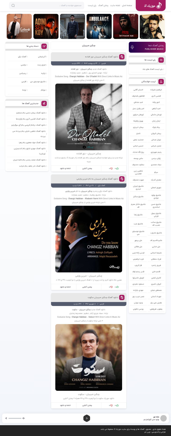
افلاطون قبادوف (138, 96)
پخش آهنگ (103, 5)
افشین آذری (156, 96)
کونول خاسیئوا (138, 278)
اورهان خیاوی (138, 114)
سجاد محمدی (156, 164)
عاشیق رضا (138, 214)
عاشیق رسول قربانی (156, 214)
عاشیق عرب (138, 224)
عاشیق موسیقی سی (138, 232)
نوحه (24, 90)
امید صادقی (138, 102)
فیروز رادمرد (156, 265)
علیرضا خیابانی (156, 253)
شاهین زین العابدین (138, 172)
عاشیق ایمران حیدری (138, 187)
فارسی (24, 81)
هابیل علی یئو (156, 303)
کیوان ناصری (156, 284)
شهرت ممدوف (138, 180)
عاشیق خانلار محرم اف (138, 205)
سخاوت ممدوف (138, 164)
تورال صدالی (156, 140)
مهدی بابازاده (138, 290)
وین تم (147, 432)
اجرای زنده (42, 65)
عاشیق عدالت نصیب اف (156, 223)
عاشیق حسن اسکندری (156, 205)
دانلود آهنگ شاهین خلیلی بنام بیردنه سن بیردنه (29, 134)
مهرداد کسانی (156, 296)
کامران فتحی (156, 278)
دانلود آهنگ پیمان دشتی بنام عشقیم (31, 113)
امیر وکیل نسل (138, 108)
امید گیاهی (156, 108)
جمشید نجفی (138, 140)
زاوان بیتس (156, 158)
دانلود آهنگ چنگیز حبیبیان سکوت (103, 297)
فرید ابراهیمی (138, 259)
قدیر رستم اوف (138, 271)
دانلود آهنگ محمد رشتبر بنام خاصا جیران (29, 160)
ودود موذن (138, 303)
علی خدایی (156, 246)
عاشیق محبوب (156, 233)
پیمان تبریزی (138, 127)
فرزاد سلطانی (156, 259)
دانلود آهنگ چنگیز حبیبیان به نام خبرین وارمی (97, 179)
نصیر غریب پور (138, 296)
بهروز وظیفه (138, 121)
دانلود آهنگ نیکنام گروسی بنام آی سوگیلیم (28, 125)
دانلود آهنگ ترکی (105, 191)
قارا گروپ (138, 265)
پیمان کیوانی (156, 133)
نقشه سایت (115, 5)
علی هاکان (138, 246)
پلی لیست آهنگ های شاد (153, 69)
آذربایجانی (42, 56)
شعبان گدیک (156, 180)
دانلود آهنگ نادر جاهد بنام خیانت (32, 166)
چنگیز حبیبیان (88, 45)
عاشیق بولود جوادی (156, 196)
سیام (156, 172)
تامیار (138, 133)
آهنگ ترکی (22, 56)
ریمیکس (22, 73)
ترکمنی (23, 65)
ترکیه (43, 73)
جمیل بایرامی (156, 146)
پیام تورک (156, 127)
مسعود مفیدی (138, 284)
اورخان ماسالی (156, 114)
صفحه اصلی (127, 5)
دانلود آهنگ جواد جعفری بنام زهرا (32, 142)
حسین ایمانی (138, 146)
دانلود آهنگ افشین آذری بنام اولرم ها (31, 119)
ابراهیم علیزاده (156, 90)
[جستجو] (13, 5)
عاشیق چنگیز (138, 196)
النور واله (156, 102)
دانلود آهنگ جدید (99, 69)
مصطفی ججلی (156, 290)
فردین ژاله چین (138, 253)
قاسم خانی (156, 271)
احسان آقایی (138, 90)
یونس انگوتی (138, 309)
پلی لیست (92, 5)
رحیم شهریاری (156, 152)
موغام (43, 90)
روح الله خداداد (138, 152)
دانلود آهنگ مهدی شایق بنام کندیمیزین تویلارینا (30, 151)
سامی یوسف (138, 158)
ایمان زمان (156, 121)
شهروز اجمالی (156, 187)
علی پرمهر (138, 240)
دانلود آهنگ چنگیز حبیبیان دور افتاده (101, 56)
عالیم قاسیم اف (156, 240)
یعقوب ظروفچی (156, 309)
